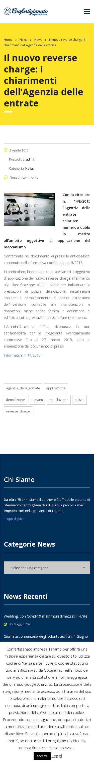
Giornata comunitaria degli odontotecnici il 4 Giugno (46, 636)
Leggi (57, 755)
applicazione (56, 388)
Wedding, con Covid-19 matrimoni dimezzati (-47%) (45, 616)
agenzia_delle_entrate (23, 388)
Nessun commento (24, 177)
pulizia (79, 399)
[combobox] (47, 567)
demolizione (15, 399)
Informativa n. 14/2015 (22, 355)
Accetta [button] (42, 756)
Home (8, 39)
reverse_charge (18, 411)
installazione (58, 399)
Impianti (37, 399)
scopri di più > (14, 518)
